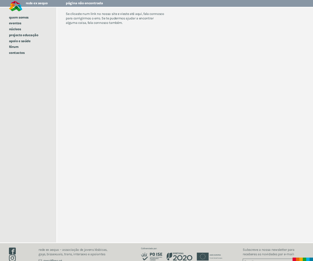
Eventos (15, 23)
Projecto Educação (23, 35)
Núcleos (15, 29)
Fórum (14, 47)
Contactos (17, 53)
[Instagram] (14, 259)
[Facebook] (14, 252)
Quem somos (19, 17)
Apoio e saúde (20, 41)
